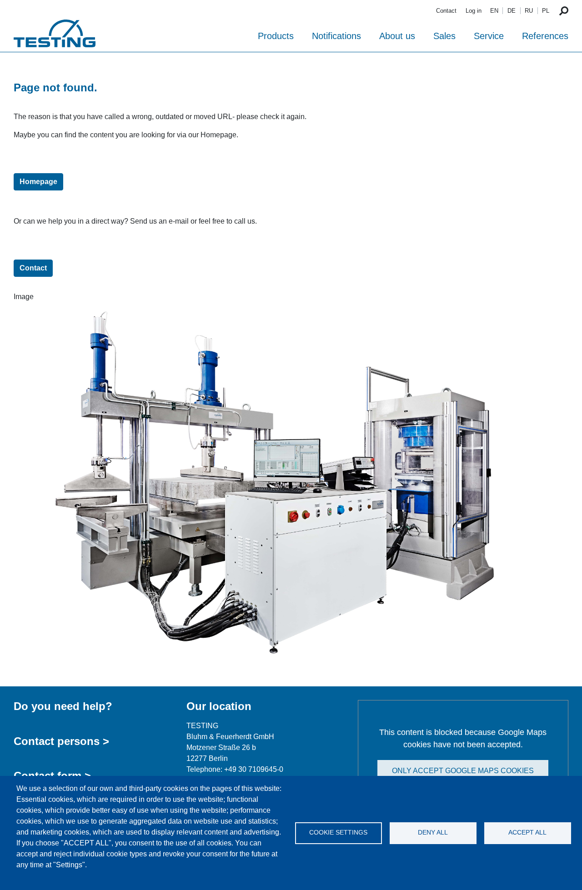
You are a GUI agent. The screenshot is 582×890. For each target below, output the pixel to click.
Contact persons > (61, 741)
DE (511, 10)
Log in (474, 10)
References (545, 36)
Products (276, 36)
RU (529, 10)
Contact (446, 10)
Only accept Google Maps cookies (463, 771)
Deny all (433, 832)
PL (545, 10)
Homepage (38, 181)
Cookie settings (338, 832)
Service (489, 36)
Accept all (527, 832)
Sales (444, 36)
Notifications (336, 36)
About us (397, 36)
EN (494, 10)
